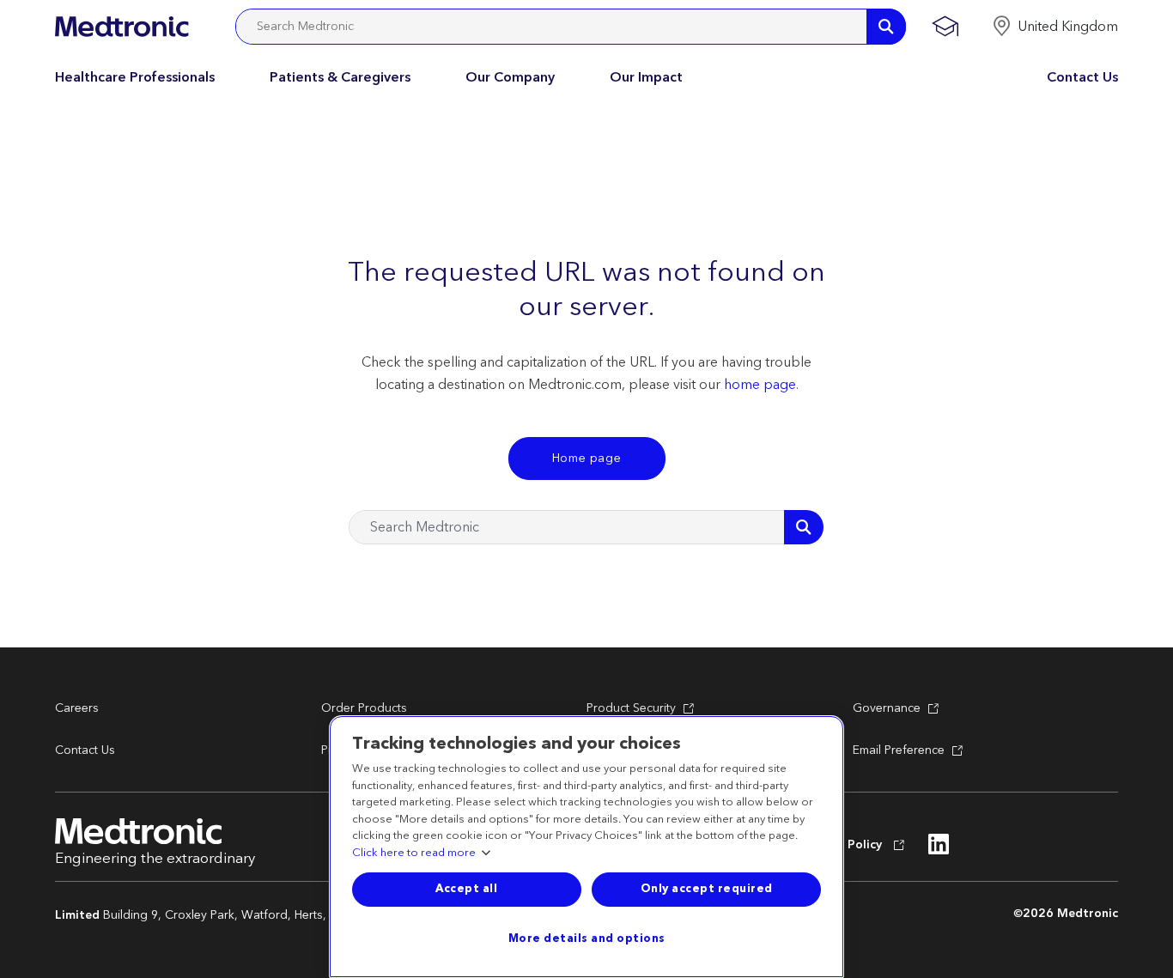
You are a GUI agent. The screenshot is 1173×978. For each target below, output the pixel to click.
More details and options (587, 938)
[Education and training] (945, 26)
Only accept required (707, 888)
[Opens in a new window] (939, 849)
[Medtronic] (121, 26)
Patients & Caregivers (340, 77)
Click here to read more (414, 853)
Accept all (466, 888)
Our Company (510, 77)
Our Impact (646, 77)
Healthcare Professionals (135, 77)
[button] (1055, 27)
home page (760, 385)
